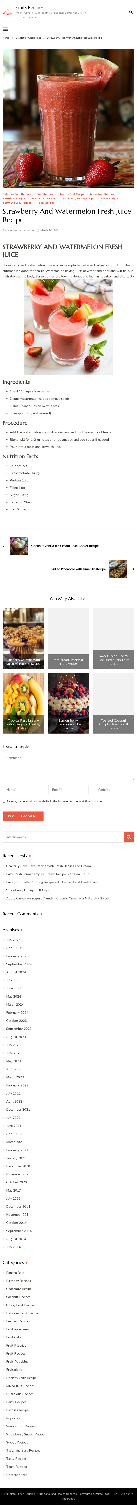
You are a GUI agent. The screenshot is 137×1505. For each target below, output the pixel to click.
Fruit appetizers (18, 1329)
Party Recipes (16, 1402)
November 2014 (18, 1215)
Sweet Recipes (109, 198)
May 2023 (13, 1061)
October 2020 (16, 1182)
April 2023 (14, 1069)
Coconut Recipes (18, 1297)
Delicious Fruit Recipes (17, 194)
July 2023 (13, 1045)
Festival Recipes (18, 1321)
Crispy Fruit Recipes (20, 1305)
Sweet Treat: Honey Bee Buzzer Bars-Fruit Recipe (114, 660)
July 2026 (13, 940)
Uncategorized (17, 1475)
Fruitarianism (15, 1370)
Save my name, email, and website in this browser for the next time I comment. (56, 801)
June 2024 (14, 988)
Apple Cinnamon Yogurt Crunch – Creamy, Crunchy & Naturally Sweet (58, 898)
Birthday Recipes (18, 1281)
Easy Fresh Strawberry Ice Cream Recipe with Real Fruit (47, 874)
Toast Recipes (16, 1467)
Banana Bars (15, 1273)
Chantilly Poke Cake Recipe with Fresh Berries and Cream (48, 866)
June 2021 (14, 1126)
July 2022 (13, 1093)
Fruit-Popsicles (17, 1361)
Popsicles (13, 1418)
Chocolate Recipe (19, 1289)
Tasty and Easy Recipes (17, 203)
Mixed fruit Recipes (102, 194)
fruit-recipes (10, 230)
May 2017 (13, 1190)
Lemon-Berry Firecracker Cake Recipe (68, 724)
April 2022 (14, 1101)
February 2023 (17, 1085)
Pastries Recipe (17, 1410)
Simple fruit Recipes (43, 198)
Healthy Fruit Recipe (71, 194)
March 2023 (15, 1077)
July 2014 (13, 1247)
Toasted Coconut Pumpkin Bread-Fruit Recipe (113, 724)
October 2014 (16, 1223)
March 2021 (15, 1142)
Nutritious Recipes (14, 198)
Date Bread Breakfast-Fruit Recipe (68, 662)
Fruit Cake (13, 1337)
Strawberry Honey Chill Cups (28, 890)
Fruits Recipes (29, 7)
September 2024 (19, 964)
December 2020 (18, 1166)
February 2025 (17, 956)
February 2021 (17, 1150)
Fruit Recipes (45, 194)
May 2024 (13, 996)
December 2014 (18, 1206)
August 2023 (16, 1037)
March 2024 (15, 1004)
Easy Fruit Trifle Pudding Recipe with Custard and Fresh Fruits (52, 882)
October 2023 (16, 1021)
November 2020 (18, 1174)
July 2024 (13, 980)
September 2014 (19, 1231)
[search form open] (131, 12)
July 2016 (13, 1198)
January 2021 (16, 1158)
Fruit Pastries (16, 1345)
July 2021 (13, 1118)
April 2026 (14, 948)
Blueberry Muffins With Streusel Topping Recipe (23, 662)
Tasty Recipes (45, 203)
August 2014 (16, 1239)
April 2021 (14, 1134)
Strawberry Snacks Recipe (78, 198)
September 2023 (19, 1029)
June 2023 (14, 1053)
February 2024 (17, 1012)
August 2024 (16, 972)
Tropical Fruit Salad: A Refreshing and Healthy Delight (23, 724)
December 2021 (18, 1109)
